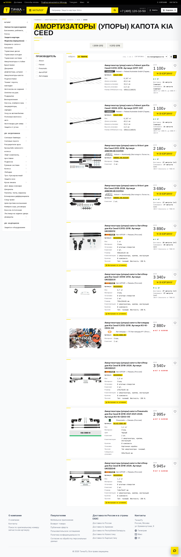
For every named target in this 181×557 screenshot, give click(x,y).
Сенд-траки (9, 200)
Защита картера (11, 37)
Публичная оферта (59, 527)
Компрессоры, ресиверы (15, 206)
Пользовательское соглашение (65, 531)
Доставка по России (102, 523)
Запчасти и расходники (15, 27)
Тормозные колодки (13, 54)
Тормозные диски (12, 51)
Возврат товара (58, 523)
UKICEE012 (118, 238)
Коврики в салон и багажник (12, 46)
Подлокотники (10, 79)
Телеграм (142, 530)
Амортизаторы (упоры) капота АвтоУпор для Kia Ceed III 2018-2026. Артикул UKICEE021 (126, 365)
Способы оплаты (32, 2)
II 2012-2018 (115, 45)
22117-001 (118, 75)
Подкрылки (9, 96)
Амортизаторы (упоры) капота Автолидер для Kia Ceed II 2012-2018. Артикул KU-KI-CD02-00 (127, 325)
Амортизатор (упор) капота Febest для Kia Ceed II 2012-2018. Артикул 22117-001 (127, 66)
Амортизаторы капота (13, 75)
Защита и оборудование (14, 227)
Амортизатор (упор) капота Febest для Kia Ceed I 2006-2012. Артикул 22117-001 (127, 106)
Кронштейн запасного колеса (13, 149)
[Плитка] (171, 56)
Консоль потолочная (13, 210)
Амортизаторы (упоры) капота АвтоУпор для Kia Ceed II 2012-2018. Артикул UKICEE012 (126, 228)
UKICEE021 (118, 375)
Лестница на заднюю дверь (16, 213)
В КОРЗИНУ (166, 73)
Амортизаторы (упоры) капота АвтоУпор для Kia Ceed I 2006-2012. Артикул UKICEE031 (126, 277)
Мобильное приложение (62, 520)
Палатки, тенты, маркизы (15, 193)
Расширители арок (12, 144)
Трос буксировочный (13, 175)
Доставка (18, 2)
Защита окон (9, 179)
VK (88, 2)
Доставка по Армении (103, 527)
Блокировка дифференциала (16, 196)
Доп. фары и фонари (13, 186)
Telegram (73, 2)
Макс (82, 2)
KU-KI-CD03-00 (120, 423)
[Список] (175, 56)
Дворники (8, 68)
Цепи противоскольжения (15, 203)
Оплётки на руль (11, 92)
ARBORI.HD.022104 (121, 198)
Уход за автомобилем (13, 113)
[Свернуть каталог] (27, 22)
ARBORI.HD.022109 (121, 158)
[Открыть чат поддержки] (174, 550)
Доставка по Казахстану (104, 534)
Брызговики (9, 65)
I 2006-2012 (98, 45)
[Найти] (114, 10)
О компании (162, 2)
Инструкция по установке (117, 265)
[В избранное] (175, 65)
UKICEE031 (118, 286)
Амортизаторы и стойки (14, 61)
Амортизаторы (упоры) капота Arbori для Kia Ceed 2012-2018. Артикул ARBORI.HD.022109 (126, 148)
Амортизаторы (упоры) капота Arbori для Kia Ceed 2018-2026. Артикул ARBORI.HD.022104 (126, 188)
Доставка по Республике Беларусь (109, 530)
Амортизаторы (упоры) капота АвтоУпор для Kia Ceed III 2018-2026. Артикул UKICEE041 (126, 466)
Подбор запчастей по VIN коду (54, 2)
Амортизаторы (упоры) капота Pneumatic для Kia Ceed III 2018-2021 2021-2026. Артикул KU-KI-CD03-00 (126, 414)
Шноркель (8, 189)
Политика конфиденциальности (65, 535)
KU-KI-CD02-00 (120, 335)
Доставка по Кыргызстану (105, 538)
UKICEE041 (118, 475)
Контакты (173, 2)
